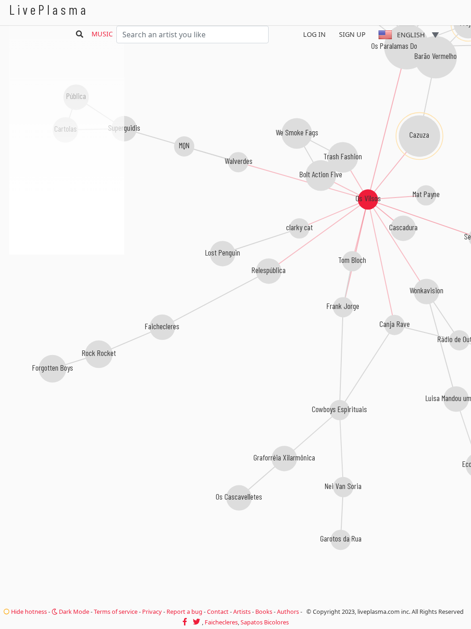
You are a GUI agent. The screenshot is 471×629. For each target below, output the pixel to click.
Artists (242, 611)
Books (263, 611)
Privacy (152, 611)
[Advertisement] (66, 303)
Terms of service (116, 611)
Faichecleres (221, 622)
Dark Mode (73, 611)
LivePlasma (49, 9)
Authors (288, 611)
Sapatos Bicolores (265, 622)
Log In (314, 34)
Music (102, 33)
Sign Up (352, 34)
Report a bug (184, 611)
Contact (218, 611)
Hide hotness (28, 611)
